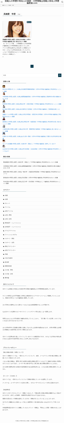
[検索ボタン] (62, 2)
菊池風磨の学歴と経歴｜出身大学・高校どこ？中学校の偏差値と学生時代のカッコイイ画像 (30, 162)
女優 (6, 199)
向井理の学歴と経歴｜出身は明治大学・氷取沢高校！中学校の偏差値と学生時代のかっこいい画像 (32, 104)
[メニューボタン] (1, 2)
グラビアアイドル (10, 230)
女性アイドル (9, 211)
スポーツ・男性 (9, 238)
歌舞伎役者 (8, 266)
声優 (6, 254)
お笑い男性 (8, 215)
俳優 (6, 195)
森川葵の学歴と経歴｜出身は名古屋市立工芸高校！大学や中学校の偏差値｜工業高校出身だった (31, 109)
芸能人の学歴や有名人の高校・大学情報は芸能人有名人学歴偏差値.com (32, 2)
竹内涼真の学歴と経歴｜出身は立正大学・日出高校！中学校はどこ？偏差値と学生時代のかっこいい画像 (32, 182)
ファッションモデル (11, 234)
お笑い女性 (8, 219)
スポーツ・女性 (9, 242)
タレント (7, 203)
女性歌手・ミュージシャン (13, 226)
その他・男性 (9, 270)
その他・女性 (9, 274)
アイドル (7, 207)
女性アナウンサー (10, 250)
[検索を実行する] (59, 75)
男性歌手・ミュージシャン (13, 223)
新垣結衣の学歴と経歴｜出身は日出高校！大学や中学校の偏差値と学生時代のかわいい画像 (30, 177)
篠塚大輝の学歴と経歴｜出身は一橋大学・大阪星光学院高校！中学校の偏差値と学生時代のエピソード (32, 172)
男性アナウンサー (10, 246)
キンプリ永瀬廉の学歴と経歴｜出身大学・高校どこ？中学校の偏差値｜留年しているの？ (29, 143)
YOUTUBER (8, 258)
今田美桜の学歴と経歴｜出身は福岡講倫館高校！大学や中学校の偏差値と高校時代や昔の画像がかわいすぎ (32, 167)
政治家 (7, 262)
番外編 (7, 277)
